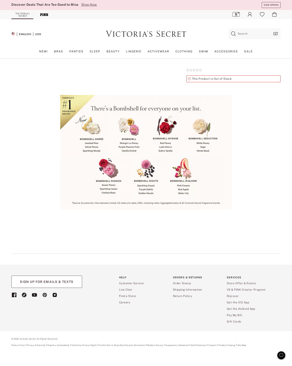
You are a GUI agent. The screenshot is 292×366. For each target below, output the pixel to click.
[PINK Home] (44, 14)
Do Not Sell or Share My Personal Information (122, 345)
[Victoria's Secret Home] (22, 14)
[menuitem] (236, 14)
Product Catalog (227, 345)
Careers (213, 345)
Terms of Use (18, 345)
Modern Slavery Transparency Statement (168, 345)
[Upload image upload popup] (275, 33)
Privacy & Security (36, 345)
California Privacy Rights (84, 345)
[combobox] (255, 33)
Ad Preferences (199, 345)
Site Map (241, 345)
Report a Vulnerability (58, 345)
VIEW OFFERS (271, 5)
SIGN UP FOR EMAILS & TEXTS (46, 282)
